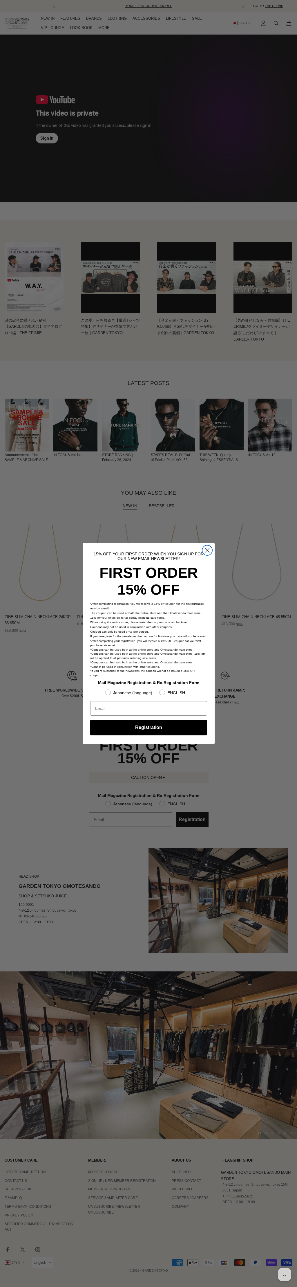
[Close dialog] (207, 550)
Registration (148, 727)
